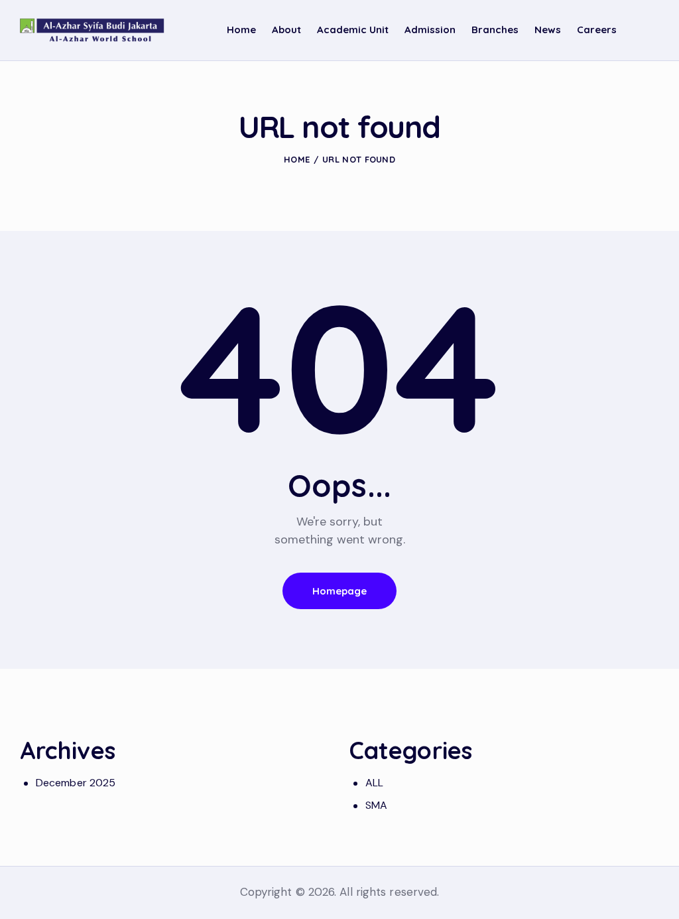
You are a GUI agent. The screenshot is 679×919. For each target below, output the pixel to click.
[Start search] (649, 31)
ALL (374, 783)
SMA (376, 805)
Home (297, 159)
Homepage (339, 591)
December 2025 (75, 783)
